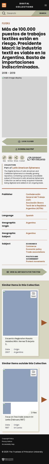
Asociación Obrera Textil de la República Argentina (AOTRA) (36, 205)
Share (16, 161)
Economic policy (34, 249)
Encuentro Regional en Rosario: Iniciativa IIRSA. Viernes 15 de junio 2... (19, 341)
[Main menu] (45, 5)
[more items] (44, 323)
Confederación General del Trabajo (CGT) (35, 197)
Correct (22, 161)
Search (42, 13)
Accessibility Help (8, 444)
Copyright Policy (8, 439)
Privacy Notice (7, 441)
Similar (10, 161)
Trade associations (35, 252)
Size (4, 161)
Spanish (29, 215)
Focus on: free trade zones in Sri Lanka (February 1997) (19, 418)
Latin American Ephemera (26, 167)
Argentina (31, 222)
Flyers (6, 23)
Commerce (31, 246)
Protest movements (35, 261)
